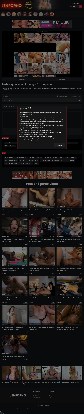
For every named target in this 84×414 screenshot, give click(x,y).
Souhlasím (59, 145)
